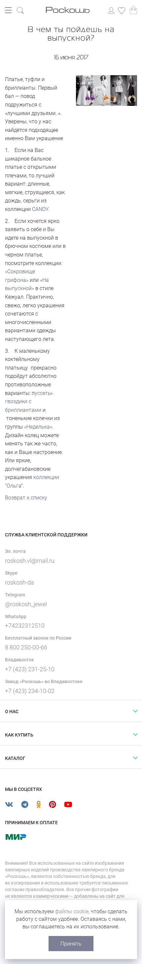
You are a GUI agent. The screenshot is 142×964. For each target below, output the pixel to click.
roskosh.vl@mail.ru (29, 560)
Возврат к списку (26, 498)
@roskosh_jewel (26, 604)
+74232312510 (25, 625)
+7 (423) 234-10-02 (29, 690)
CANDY (40, 209)
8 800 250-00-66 (26, 647)
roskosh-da (19, 582)
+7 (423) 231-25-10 (29, 669)
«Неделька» (38, 427)
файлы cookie (72, 911)
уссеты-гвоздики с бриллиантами (29, 401)
